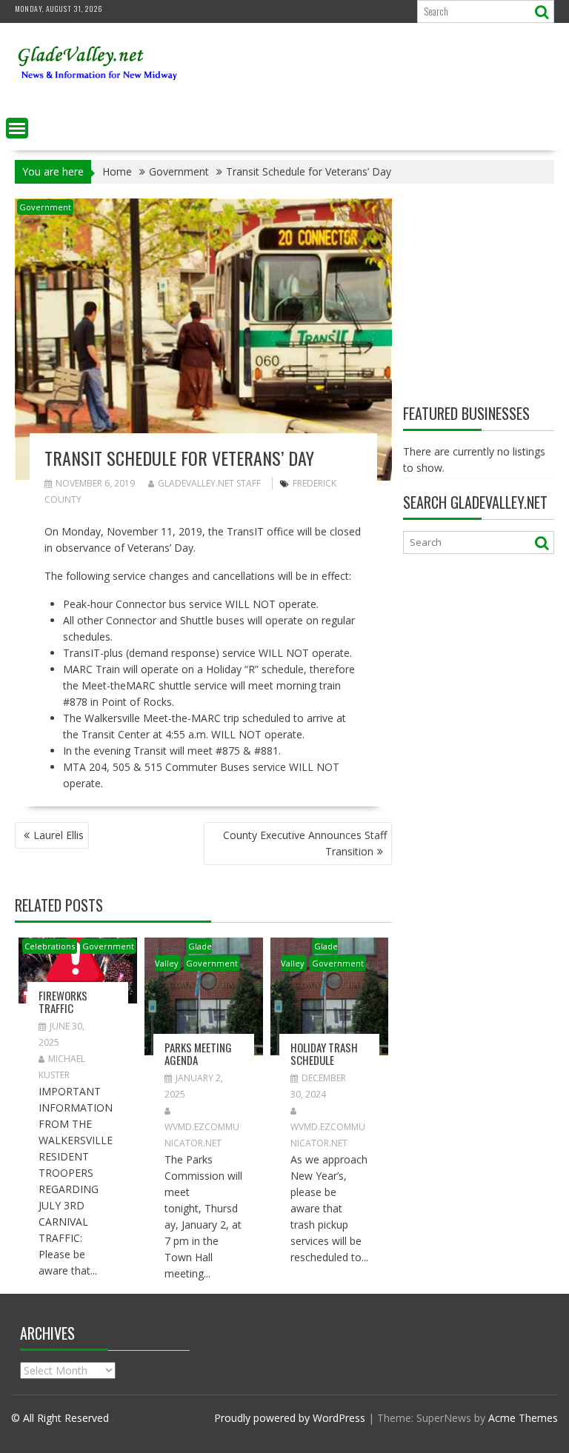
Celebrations (49, 946)
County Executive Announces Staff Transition (305, 843)
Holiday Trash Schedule (324, 1053)
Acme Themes (523, 1418)
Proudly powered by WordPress (289, 1418)
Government (45, 207)
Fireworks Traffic (63, 1001)
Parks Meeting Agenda (198, 1053)
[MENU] (17, 128)
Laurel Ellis (58, 835)
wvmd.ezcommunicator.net (201, 1134)
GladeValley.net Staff (209, 483)
